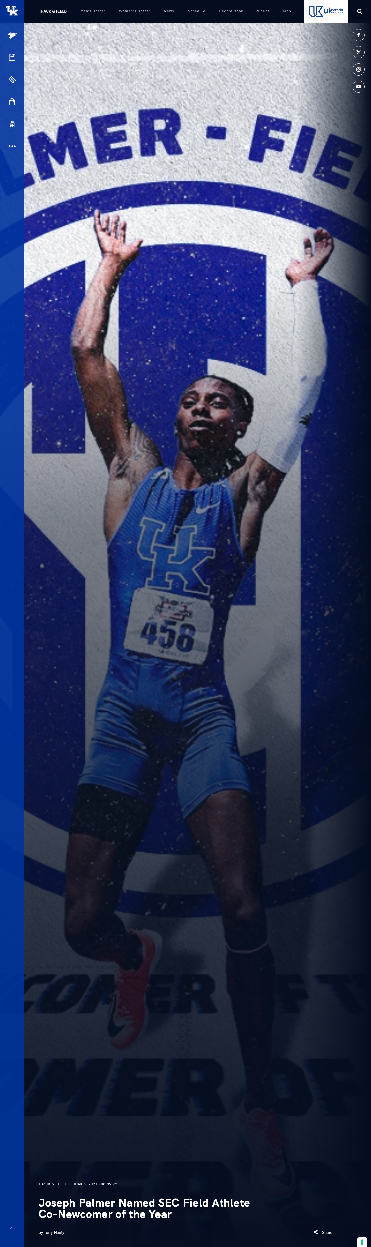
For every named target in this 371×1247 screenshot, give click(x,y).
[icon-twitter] (359, 52)
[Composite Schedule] (12, 57)
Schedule (196, 11)
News (169, 11)
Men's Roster (92, 11)
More (288, 11)
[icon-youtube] (359, 87)
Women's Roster (134, 11)
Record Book (231, 11)
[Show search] (359, 11)
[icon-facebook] (359, 35)
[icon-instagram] (359, 69)
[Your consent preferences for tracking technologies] (362, 1242)
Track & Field (53, 11)
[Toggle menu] (12, 1228)
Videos (263, 11)
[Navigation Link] (12, 35)
